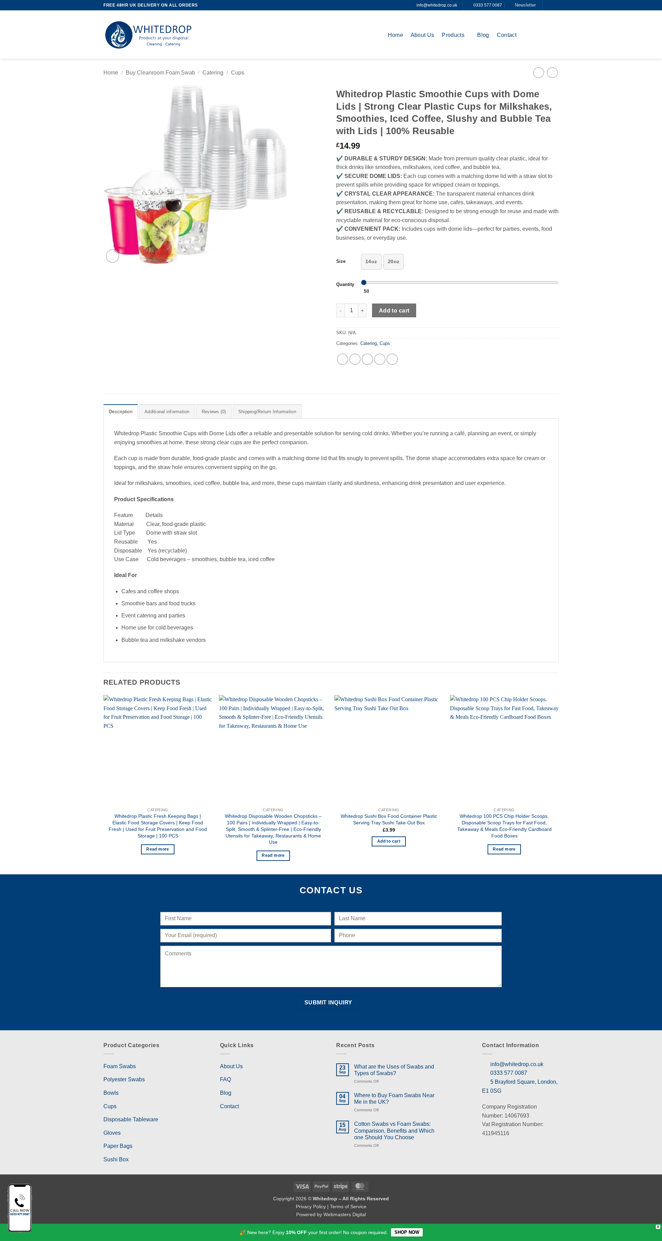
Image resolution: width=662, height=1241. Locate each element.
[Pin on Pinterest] (379, 359)
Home (395, 35)
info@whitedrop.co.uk (437, 5)
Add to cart (394, 311)
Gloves (112, 1133)
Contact (506, 35)
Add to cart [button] (388, 841)
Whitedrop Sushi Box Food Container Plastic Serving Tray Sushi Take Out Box (389, 819)
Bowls (111, 1093)
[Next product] (538, 72)
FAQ (225, 1079)
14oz (371, 261)
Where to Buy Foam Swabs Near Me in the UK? (394, 1098)
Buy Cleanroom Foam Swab (160, 73)
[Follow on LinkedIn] (555, 5)
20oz (394, 261)
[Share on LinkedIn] (392, 359)
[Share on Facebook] (342, 359)
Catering (212, 73)
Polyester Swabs (124, 1079)
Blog (483, 35)
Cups (237, 73)
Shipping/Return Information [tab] (267, 411)
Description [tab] (120, 411)
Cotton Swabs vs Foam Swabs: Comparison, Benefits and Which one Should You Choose (394, 1130)
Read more (157, 849)
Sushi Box (116, 1159)
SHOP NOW (406, 1232)
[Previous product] (552, 72)
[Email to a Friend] (367, 359)
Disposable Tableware (130, 1119)
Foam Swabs (119, 1066)
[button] (522, 5)
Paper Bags (117, 1146)
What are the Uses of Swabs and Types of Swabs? (394, 1070)
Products (453, 35)
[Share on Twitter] (355, 359)
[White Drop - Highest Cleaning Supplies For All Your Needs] (148, 34)
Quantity (345, 284)
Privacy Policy (311, 1206)
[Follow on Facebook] (548, 5)
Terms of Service (348, 1206)
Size (340, 261)
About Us (422, 35)
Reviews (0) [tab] (214, 411)
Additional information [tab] (167, 411)
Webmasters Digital (344, 1214)
